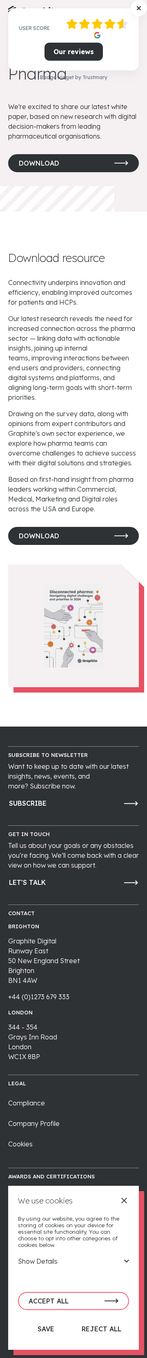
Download (39, 163)
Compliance (26, 1103)
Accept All (49, 1301)
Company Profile (34, 1123)
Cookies (20, 1144)
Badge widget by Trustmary (73, 77)
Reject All (101, 1329)
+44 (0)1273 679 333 (38, 997)
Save (46, 1329)
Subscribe (28, 803)
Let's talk (27, 882)
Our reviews (73, 52)
